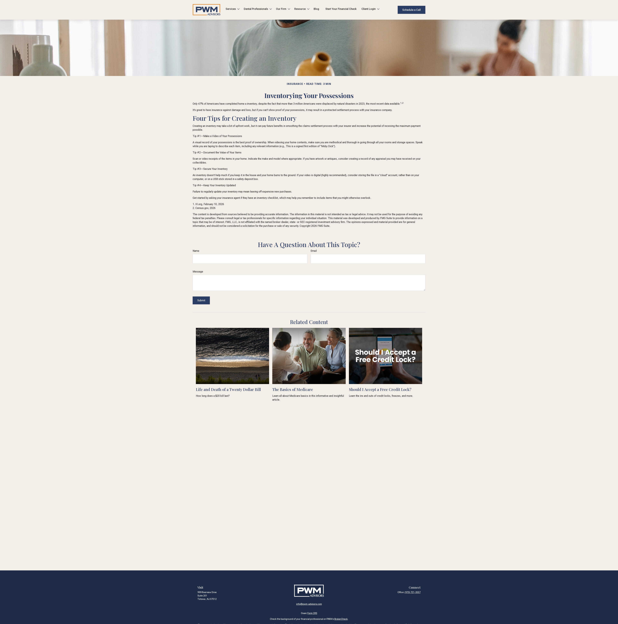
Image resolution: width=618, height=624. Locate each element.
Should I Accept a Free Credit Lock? (380, 389)
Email (314, 250)
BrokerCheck (341, 619)
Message (198, 271)
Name (196, 250)
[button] (232, 9)
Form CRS (312, 613)
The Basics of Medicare (292, 389)
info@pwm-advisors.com (309, 604)
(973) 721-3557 (413, 592)
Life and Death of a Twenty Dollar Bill (228, 389)
